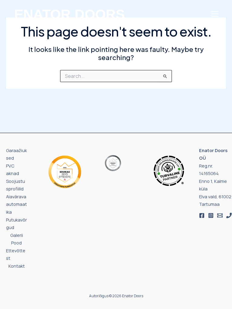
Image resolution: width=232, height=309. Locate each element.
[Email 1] (220, 215)
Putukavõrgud (16, 224)
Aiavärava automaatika (16, 204)
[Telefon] (229, 215)
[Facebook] (202, 215)
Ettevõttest (15, 254)
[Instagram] (211, 215)
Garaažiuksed (16, 154)
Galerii (16, 235)
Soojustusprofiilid (15, 185)
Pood (16, 243)
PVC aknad (12, 170)
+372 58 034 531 (26, 41)
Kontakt (16, 266)
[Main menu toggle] (214, 13)
